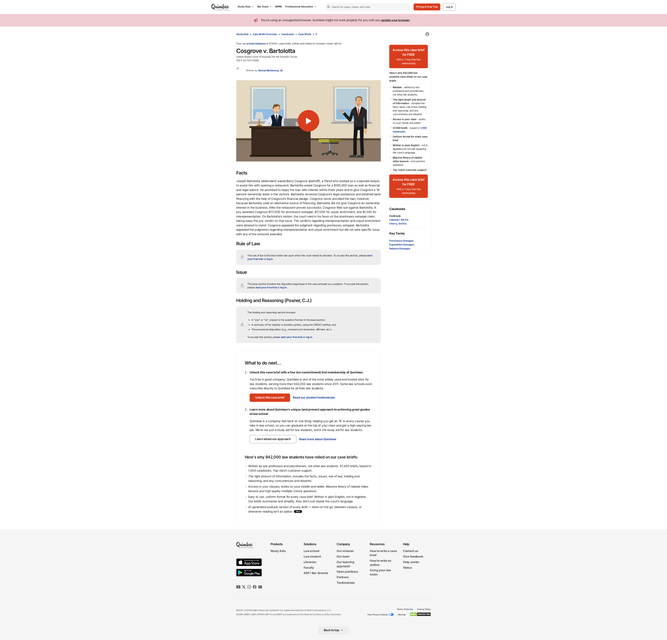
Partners (343, 577)
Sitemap (402, 614)
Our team (343, 556)
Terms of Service (405, 609)
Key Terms (397, 233)
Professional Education (299, 6)
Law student (312, 556)
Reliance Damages (399, 248)
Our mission (345, 551)
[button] (308, 120)
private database (255, 43)
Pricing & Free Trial (427, 6)
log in (269, 258)
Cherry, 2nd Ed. (398, 223)
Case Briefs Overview (265, 34)
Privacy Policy (424, 609)
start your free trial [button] (266, 287)
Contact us (410, 551)
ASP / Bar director (316, 573)
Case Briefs (304, 34)
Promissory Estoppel (401, 240)
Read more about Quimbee (317, 439)
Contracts (395, 215)
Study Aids (244, 6)
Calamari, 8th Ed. (399, 219)
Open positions (347, 572)
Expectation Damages (401, 244)
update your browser (395, 20)
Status (407, 567)
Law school (311, 551)
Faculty (309, 567)
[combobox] (368, 7)
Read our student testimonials (314, 397)
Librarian (310, 562)
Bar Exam (263, 6)
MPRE (278, 6)
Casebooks (287, 34)
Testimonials (346, 582)
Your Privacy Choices (377, 614)
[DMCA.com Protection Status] (420, 614)
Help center (411, 562)
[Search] (328, 7)
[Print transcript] (427, 34)
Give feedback (413, 556)
